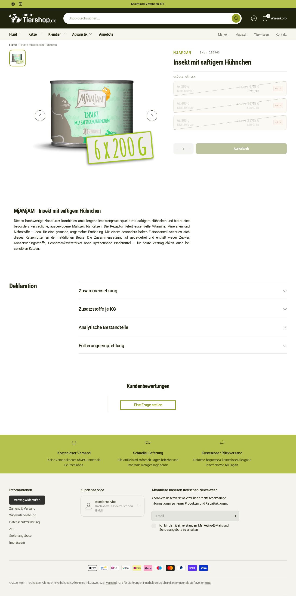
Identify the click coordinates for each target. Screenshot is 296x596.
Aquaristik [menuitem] (79, 34)
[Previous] (40, 115)
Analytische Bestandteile (103, 327)
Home (13, 45)
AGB (12, 529)
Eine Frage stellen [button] (148, 405)
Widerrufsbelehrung (22, 515)
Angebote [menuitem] (106, 34)
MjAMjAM (182, 52)
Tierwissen (261, 34)
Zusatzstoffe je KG (97, 309)
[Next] (152, 115)
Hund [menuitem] (13, 34)
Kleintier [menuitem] (54, 34)
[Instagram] (20, 4)
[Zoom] (153, 58)
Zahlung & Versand (22, 508)
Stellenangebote (20, 535)
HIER (208, 582)
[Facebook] (13, 4)
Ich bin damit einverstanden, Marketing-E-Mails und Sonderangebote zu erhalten (194, 527)
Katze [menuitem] (32, 34)
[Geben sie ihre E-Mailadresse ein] (234, 516)
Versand (111, 582)
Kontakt (281, 34)
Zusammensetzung (98, 290)
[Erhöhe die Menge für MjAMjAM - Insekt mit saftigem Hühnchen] (189, 149)
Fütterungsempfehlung (101, 345)
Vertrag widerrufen (27, 500)
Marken (223, 34)
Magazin (241, 34)
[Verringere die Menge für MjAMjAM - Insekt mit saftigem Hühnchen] (177, 149)
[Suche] (236, 18)
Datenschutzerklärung (24, 522)
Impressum (17, 542)
